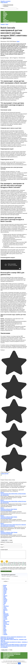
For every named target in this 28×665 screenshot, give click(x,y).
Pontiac (5, 617)
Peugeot (5, 616)
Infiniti (4, 15)
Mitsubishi (5, 20)
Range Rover (6, 621)
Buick (18, 41)
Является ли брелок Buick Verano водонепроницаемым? (9, 517)
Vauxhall (5, 634)
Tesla (4, 632)
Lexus (4, 19)
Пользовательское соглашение (11, 654)
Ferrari (4, 593)
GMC (4, 597)
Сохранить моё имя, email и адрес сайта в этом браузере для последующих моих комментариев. (13, 568)
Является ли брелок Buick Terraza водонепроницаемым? (9, 533)
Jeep (4, 16)
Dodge (4, 592)
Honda (5, 13)
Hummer (5, 599)
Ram (4, 620)
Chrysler (5, 589)
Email (2, 547)
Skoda (4, 629)
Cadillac (5, 588)
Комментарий (4, 549)
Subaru (5, 630)
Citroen (5, 590)
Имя (2, 544)
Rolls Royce (6, 624)
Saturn (4, 626)
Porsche (5, 619)
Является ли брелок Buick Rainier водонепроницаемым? (9, 510)
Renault (5, 622)
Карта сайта (6, 656)
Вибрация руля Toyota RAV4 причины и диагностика (14, 644)
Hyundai (5, 14)
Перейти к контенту (6, 1)
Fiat (4, 11)
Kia (4, 18)
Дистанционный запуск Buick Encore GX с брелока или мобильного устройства (13, 525)
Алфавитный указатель (9, 22)
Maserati (5, 610)
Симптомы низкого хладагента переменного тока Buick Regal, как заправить (13, 637)
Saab (4, 625)
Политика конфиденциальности (11, 653)
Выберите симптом (5, 579)
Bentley (5, 585)
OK (19, 663)
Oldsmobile (6, 615)
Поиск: (2, 8)
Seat (4, 628)
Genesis (5, 595)
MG (4, 611)
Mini (4, 612)
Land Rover (6, 606)
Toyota (4, 633)
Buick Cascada (4, 473)
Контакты (5, 6)
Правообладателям (8, 5)
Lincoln (5, 608)
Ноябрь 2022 (4, 540)
